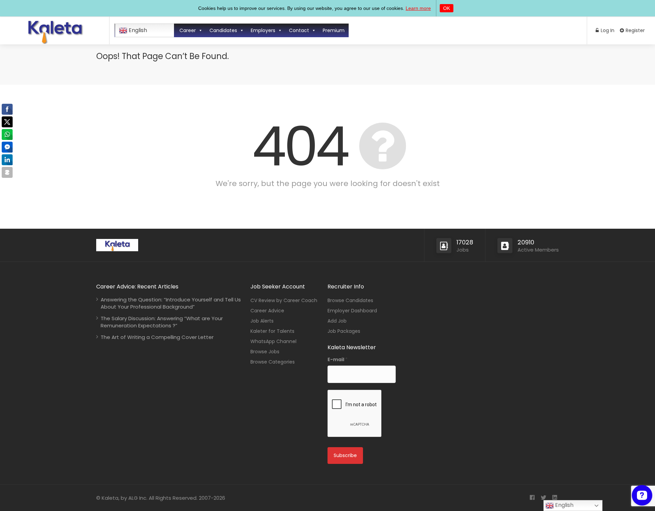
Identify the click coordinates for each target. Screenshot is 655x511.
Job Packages (344, 331)
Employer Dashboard (352, 310)
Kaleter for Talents (272, 331)
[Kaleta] (55, 41)
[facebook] (532, 498)
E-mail (338, 359)
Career (187, 30)
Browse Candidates (350, 300)
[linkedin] (554, 498)
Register (634, 30)
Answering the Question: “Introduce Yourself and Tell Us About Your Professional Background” (171, 303)
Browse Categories (272, 361)
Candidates (223, 30)
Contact (299, 30)
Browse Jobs (264, 351)
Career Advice (267, 310)
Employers (263, 30)
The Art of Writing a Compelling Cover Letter (157, 337)
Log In (606, 30)
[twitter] (543, 498)
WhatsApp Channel (273, 341)
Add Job (337, 320)
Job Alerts (262, 320)
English (137, 30)
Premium (334, 30)
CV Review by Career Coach (283, 300)
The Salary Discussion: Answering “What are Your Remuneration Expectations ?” (162, 322)
